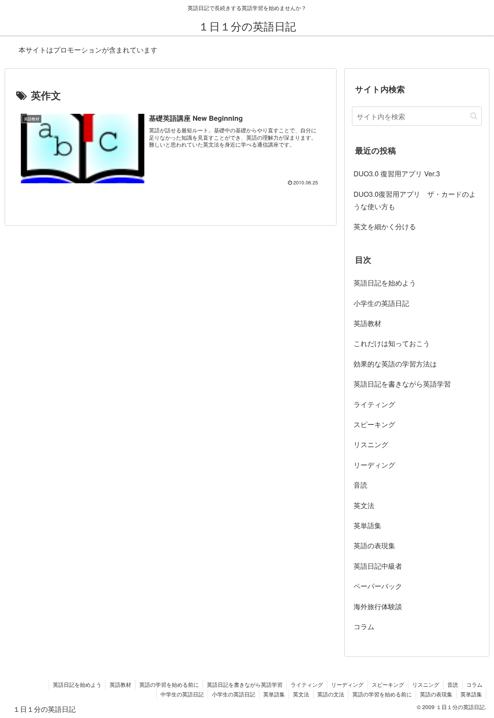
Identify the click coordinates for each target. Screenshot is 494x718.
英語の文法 (330, 694)
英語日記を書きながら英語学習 (402, 383)
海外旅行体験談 (378, 606)
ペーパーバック (378, 586)
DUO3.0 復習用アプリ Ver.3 (397, 173)
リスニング (371, 444)
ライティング (374, 404)
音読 (360, 485)
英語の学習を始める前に (169, 684)
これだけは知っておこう (392, 343)
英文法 (364, 505)
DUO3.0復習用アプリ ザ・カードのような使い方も (415, 200)
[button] (473, 116)
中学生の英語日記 (182, 694)
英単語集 (367, 525)
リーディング (374, 465)
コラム (364, 626)
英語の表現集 (374, 545)
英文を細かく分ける (385, 226)
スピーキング (374, 424)
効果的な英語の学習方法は (395, 363)
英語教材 (367, 323)
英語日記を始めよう (385, 282)
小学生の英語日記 (381, 303)
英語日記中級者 (378, 566)
